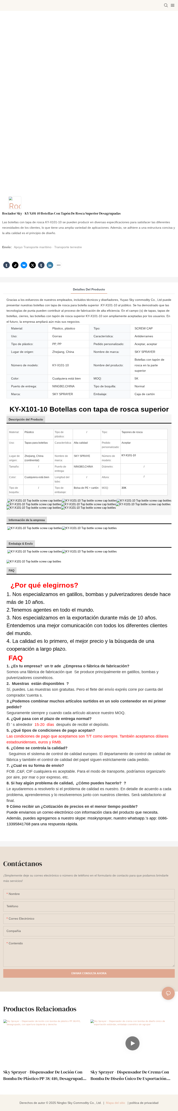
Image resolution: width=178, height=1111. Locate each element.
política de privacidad (143, 1102)
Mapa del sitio (115, 1102)
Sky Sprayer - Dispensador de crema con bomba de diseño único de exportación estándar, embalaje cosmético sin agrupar (131, 1075)
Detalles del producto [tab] (89, 289)
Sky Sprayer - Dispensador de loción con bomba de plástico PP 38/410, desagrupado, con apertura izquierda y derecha (44, 1075)
